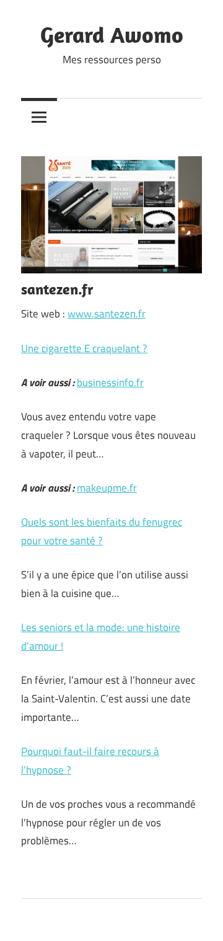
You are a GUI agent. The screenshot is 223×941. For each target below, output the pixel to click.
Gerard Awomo (111, 34)
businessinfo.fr (110, 382)
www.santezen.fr (107, 314)
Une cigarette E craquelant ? (84, 348)
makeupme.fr (107, 488)
